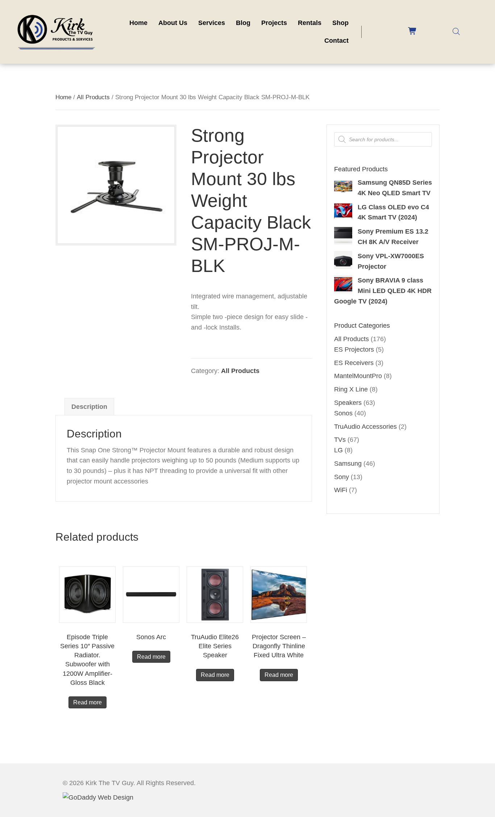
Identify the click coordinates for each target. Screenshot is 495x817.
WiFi (340, 490)
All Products (93, 97)
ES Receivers (354, 362)
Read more (87, 702)
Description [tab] (89, 406)
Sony (341, 477)
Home (63, 97)
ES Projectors (354, 349)
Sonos (343, 413)
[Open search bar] (456, 31)
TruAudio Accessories (365, 426)
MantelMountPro (358, 376)
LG (338, 450)
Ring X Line (351, 389)
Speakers (348, 402)
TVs (340, 439)
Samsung (348, 463)
